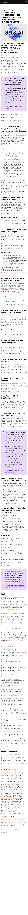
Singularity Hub (14, 225)
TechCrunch (19, 405)
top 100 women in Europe (11, 810)
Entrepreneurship (6, 772)
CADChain (23, 795)
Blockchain (18, 771)
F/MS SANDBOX (19, 492)
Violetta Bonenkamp (7, 754)
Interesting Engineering (15, 289)
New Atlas (4, 369)
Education (21, 769)
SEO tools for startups (11, 807)
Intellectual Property (18, 772)
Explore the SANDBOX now (15, 192)
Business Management (8, 771)
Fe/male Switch (18, 792)
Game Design (5, 774)
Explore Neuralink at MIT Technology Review (14, 671)
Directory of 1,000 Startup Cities (10, 798)
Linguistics (14, 769)
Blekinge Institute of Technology (16, 783)
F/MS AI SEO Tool (8, 241)
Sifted (3, 816)
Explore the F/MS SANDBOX (12, 609)
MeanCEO (4, 756)
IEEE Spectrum (5, 424)
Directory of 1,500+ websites (16, 822)
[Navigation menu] (26, 2)
